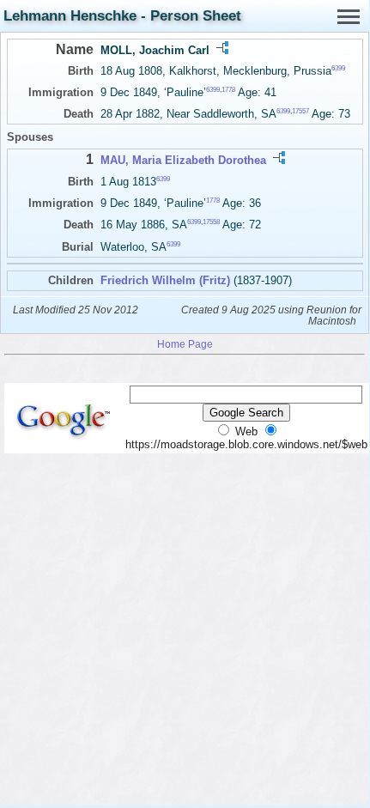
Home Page (185, 343)
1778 (228, 90)
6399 (338, 68)
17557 (300, 111)
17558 (211, 222)
